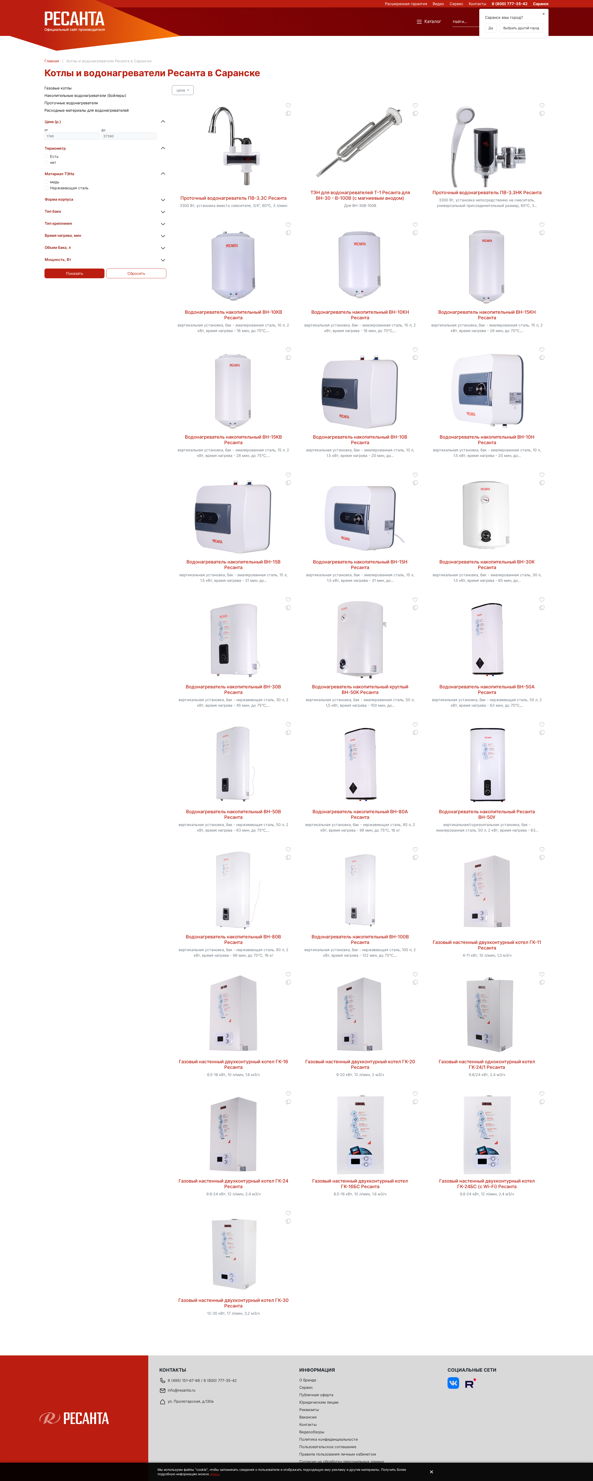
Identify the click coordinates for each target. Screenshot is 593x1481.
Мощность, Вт (58, 259)
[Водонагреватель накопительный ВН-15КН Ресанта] (487, 265)
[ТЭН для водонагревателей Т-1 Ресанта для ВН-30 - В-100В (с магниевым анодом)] (360, 146)
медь (54, 182)
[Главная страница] (74, 21)
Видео (438, 3)
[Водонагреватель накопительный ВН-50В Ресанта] (233, 765)
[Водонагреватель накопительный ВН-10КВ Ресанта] (233, 265)
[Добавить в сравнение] (288, 113)
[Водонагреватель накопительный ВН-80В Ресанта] (233, 890)
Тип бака (53, 211)
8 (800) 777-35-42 (509, 3)
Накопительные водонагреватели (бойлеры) (85, 95)
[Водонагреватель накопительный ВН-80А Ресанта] (360, 765)
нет (53, 162)
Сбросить (136, 273)
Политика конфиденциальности (328, 1439)
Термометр (55, 148)
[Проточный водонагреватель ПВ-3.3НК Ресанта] (487, 146)
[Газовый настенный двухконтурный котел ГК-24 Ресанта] (233, 1134)
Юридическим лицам (318, 1402)
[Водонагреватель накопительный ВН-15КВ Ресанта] (233, 390)
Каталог (432, 21)
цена (181, 90)
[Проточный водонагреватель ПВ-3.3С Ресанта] (233, 146)
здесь (214, 1474)
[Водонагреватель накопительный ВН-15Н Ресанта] (360, 515)
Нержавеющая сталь (69, 188)
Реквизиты (309, 1409)
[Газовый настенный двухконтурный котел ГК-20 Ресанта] (360, 1015)
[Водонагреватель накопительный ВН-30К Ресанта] (487, 515)
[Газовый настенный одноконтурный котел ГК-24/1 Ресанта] (487, 1015)
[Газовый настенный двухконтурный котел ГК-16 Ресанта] (233, 1015)
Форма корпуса (59, 199)
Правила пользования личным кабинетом (337, 1454)
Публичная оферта (316, 1394)
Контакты (477, 3)
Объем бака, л (58, 247)
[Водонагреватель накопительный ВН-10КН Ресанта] (360, 265)
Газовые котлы (58, 88)
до (103, 130)
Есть (54, 156)
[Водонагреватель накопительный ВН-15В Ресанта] (233, 515)
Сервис (456, 3)
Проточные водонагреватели (71, 103)
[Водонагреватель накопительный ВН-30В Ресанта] (233, 640)
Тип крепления (58, 223)
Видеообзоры (311, 1432)
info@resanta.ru (181, 1390)
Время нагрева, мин (63, 235)
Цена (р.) (53, 121)
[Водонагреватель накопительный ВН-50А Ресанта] (487, 640)
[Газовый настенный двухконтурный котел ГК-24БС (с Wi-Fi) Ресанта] (487, 1134)
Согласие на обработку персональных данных (341, 1461)
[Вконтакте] (453, 1383)
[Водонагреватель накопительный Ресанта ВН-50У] (487, 765)
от (46, 130)
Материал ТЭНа (59, 173)
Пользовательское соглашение (327, 1446)
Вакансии (308, 1417)
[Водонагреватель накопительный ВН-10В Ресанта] (360, 390)
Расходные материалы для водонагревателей (86, 110)
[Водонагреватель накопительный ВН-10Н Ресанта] (487, 390)
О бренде (307, 1380)
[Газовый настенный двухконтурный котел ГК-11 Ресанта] (487, 890)
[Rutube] (470, 1383)
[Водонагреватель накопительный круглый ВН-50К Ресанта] (360, 640)
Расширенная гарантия (406, 3)
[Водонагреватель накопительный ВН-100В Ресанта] (360, 890)
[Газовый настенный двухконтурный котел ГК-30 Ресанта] (233, 1254)
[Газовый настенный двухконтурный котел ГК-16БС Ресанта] (360, 1134)
